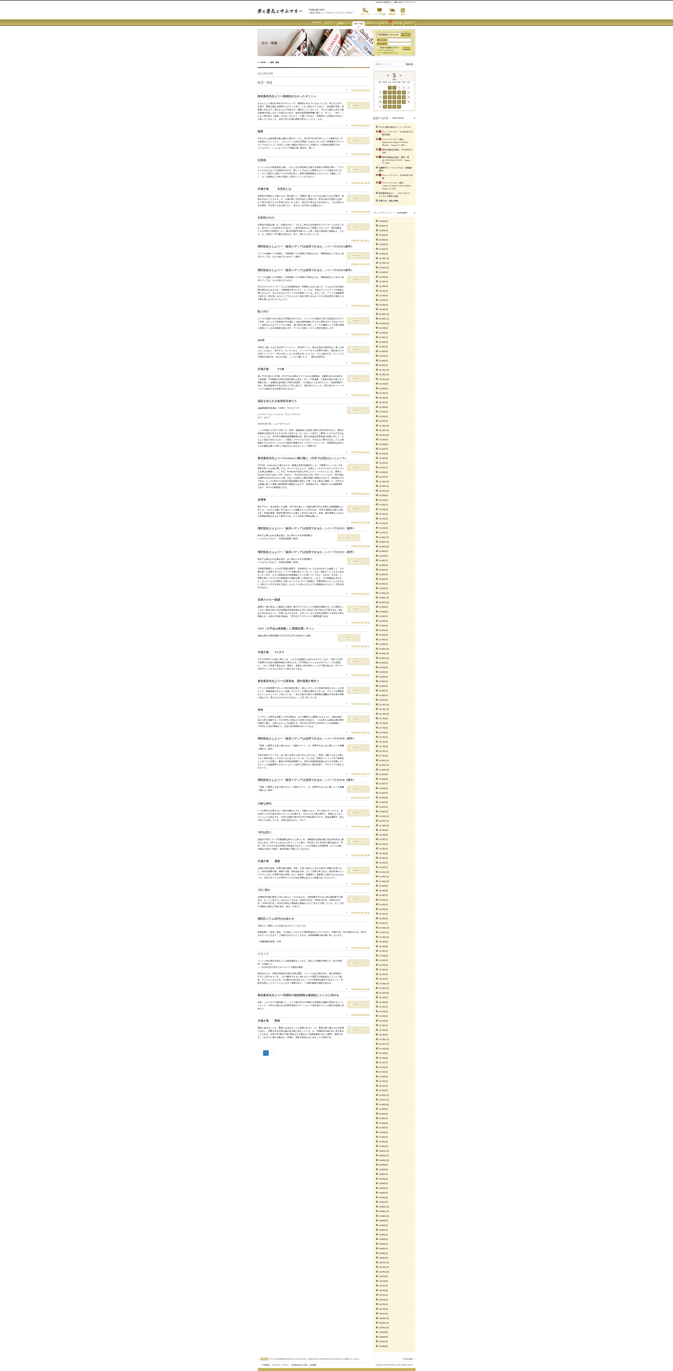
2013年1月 (383, 979)
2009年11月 (384, 1156)
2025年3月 (383, 300)
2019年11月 (384, 598)
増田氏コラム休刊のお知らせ (276, 918)
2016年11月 (384, 765)
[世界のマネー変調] (358, 609)
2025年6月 (383, 286)
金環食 (262, 499)
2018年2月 (383, 695)
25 (404, 102)
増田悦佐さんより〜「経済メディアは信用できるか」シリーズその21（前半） (307, 552)
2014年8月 (383, 891)
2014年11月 (384, 877)
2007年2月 (383, 1309)
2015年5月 (383, 849)
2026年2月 (383, 249)
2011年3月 (383, 1081)
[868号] (358, 349)
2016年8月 (383, 779)
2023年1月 (383, 421)
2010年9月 (383, 1109)
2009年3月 (383, 1193)
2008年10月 (384, 1216)
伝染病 (262, 160)
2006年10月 (384, 1328)
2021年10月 (384, 491)
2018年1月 (383, 700)
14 (385, 97)
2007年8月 (383, 1281)
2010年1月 (383, 1146)
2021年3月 (383, 523)
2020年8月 (383, 556)
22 (390, 102)
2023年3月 (383, 412)
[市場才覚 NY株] (358, 378)
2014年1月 (383, 923)
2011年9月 (383, 1053)
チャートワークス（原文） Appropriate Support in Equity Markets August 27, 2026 (395, 142)
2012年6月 (383, 1011)
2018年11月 (384, 653)
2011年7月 (383, 1063)
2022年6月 (383, 454)
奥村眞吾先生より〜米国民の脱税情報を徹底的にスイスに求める (298, 995)
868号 (261, 340)
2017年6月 (383, 733)
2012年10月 (384, 993)
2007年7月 (383, 1286)
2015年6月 (383, 844)
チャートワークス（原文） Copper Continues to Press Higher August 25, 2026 (397, 186)
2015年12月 (384, 816)
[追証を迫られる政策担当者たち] (358, 410)
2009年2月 (383, 1197)
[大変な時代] (358, 812)
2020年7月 (383, 560)
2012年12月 (384, 984)
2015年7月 (383, 839)
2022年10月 (384, 435)
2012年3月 (383, 1025)
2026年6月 (383, 230)
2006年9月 (383, 1332)
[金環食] (358, 508)
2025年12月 (384, 258)
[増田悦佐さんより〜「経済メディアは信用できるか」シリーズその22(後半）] (358, 255)
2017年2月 (383, 751)
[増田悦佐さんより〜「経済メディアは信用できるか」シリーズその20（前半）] (358, 747)
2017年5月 (383, 737)
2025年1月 (383, 309)
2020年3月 (383, 579)
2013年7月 (383, 951)
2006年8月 (383, 1337)
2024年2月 (383, 361)
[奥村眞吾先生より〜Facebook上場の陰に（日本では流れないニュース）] (358, 467)
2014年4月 (383, 909)
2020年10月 (384, 547)
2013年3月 (383, 970)
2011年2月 (383, 1086)
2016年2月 (383, 807)
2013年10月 (384, 937)
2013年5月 (383, 960)
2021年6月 (383, 509)
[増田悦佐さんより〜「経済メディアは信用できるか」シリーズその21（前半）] (358, 561)
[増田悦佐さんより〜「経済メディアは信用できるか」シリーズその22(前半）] (358, 279)
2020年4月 (383, 574)
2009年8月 (383, 1170)
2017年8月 (383, 723)
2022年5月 (383, 458)
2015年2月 (383, 863)
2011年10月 (384, 1049)
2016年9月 (383, 774)
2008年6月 (383, 1235)
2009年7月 (383, 1174)
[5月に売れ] (358, 899)
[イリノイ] (358, 963)
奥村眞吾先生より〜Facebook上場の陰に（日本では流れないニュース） (303, 458)
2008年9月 (383, 1221)
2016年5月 (383, 793)
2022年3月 (383, 467)
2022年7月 (383, 449)
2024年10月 (384, 323)
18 (404, 97)
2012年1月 (383, 1035)
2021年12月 (384, 482)
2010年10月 (384, 1104)
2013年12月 (384, 928)
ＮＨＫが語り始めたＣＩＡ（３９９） (395, 127)
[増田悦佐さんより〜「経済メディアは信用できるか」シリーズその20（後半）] (358, 789)
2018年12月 (384, 649)
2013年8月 (383, 946)
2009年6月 (383, 1179)
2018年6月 (383, 677)
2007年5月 (383, 1295)
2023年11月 (384, 374)
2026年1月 (383, 254)
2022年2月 (383, 472)
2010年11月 (384, 1100)
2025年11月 (384, 263)
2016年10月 (384, 770)
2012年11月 (384, 988)
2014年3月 (383, 914)
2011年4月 (383, 1077)
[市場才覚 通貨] (358, 870)
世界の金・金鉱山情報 (388, 201)
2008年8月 (383, 1225)
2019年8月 (383, 612)
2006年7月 (383, 1341)
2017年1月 (383, 756)
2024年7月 (383, 337)
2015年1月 (383, 867)
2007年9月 (383, 1276)
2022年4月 (383, 463)
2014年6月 (383, 900)
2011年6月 (383, 1067)
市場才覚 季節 (269, 1020)
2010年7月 (383, 1118)
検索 (410, 64)
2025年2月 (383, 305)
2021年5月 (383, 514)
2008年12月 (384, 1207)
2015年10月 (384, 826)
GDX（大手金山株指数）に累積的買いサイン (286, 628)
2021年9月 (383, 495)
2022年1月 (383, 477)
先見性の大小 (266, 217)
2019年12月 (384, 593)
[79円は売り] (358, 841)
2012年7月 (383, 1007)
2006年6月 (383, 1346)
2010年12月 (384, 1095)
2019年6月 (383, 621)
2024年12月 (384, 314)
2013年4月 (383, 965)
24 (399, 102)
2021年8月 (383, 500)
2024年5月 (383, 347)
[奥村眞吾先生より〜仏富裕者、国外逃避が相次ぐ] (358, 690)
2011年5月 (383, 1072)
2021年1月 (383, 533)
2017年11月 (384, 709)
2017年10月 (384, 714)
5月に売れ (264, 889)
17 (399, 97)
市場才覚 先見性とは (274, 188)
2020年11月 (384, 542)
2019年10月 (384, 602)
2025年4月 (383, 296)
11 (404, 92)
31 (399, 107)
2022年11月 (384, 430)
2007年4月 (383, 1300)
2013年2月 (383, 974)
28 (385, 107)
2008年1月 (383, 1258)
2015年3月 (383, 858)
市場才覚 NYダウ (271, 652)
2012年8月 (383, 1002)
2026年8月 (383, 221)
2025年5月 (383, 291)
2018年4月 (383, 686)
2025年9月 (383, 272)
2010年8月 (383, 1114)
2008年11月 (384, 1211)
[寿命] (358, 719)
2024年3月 (383, 356)
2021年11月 (384, 486)
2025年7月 (383, 282)
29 (390, 107)
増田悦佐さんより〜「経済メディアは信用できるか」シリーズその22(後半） (306, 246)
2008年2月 (383, 1253)
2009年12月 (384, 1151)
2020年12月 (384, 537)
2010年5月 (383, 1128)
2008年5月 (383, 1239)
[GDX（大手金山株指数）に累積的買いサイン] (349, 637)
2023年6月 (383, 398)
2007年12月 (384, 1263)
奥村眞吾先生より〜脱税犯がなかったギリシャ (287, 96)
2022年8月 (383, 444)
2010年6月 (383, 1123)
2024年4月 (383, 351)
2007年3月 (383, 1304)
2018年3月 (383, 691)
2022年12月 (384, 426)
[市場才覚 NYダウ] (358, 661)
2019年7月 (383, 616)
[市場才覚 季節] (358, 1030)
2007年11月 (384, 1267)
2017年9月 (383, 719)
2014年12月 (384, 872)
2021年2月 (383, 528)
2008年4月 (383, 1244)
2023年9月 (383, 384)
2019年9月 (383, 607)
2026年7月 (383, 226)
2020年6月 (383, 565)
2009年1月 (383, 1202)
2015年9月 (383, 830)
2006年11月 (384, 1323)
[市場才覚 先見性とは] (358, 198)
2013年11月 (384, 932)
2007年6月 (383, 1290)
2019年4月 (383, 630)
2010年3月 (383, 1137)
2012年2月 (383, 1030)
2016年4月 (383, 798)
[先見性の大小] (358, 226)
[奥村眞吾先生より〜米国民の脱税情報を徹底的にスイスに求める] (358, 1004)
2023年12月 (384, 370)
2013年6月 (383, 956)
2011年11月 (384, 1044)
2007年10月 (384, 1272)
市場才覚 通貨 (269, 861)
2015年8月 (383, 835)
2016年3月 (383, 802)
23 (394, 102)
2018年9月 (383, 663)
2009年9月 (383, 1165)
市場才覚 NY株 (271, 369)
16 (394, 97)
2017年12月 (384, 705)
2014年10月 (384, 881)
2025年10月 (384, 268)
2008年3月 (383, 1248)
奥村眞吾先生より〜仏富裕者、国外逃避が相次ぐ (288, 680)
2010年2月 (383, 1142)
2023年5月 (383, 402)
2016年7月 (383, 784)
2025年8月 (383, 277)
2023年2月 (383, 416)
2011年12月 (384, 1039)
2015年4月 (383, 853)
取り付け (263, 311)
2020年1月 (383, 588)
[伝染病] (358, 169)
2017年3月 (383, 746)
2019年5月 (383, 626)
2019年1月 (383, 644)
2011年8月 (383, 1058)
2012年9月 (383, 997)
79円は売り (265, 832)
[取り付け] (358, 320)
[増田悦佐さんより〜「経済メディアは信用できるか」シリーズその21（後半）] (348, 537)
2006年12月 (384, 1318)
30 (394, 107)
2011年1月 (383, 1090)
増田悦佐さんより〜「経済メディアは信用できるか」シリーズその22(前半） (306, 270)
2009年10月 (384, 1160)
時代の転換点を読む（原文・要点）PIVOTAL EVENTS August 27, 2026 (396, 160)
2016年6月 (383, 788)
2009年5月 (383, 1183)
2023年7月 (383, 393)
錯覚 (260, 131)
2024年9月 (383, 328)
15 (390, 97)
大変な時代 (265, 803)
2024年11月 (384, 319)
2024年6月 (383, 342)
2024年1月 (383, 365)
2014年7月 (383, 895)
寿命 (260, 709)
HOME (263, 62)
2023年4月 (383, 407)
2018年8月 (383, 667)
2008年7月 (383, 1230)
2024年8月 (383, 333)
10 (399, 92)
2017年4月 (383, 742)
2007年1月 (383, 1314)
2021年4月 (383, 519)
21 (385, 102)
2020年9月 (383, 551)
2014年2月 (383, 919)
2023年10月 (384, 379)
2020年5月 (383, 570)
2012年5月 (383, 1016)
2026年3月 (383, 244)
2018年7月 (383, 672)
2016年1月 (383, 811)
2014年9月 (383, 886)
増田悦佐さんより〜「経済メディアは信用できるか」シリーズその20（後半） (307, 779)
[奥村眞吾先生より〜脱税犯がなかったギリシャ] (358, 105)
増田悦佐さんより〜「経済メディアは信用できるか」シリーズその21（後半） (307, 528)
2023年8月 (383, 389)
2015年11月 (384, 821)
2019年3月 (383, 635)
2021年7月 (383, 505)
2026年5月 (383, 235)
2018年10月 (384, 658)
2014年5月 (383, 904)
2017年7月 (383, 728)
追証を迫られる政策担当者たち (277, 400)
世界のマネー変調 (269, 599)
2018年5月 (383, 681)
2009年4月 (383, 1188)
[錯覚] (358, 140)
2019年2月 (383, 640)
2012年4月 (383, 1021)
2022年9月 (383, 440)
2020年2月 (383, 584)
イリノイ (266, 953)
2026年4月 (383, 240)
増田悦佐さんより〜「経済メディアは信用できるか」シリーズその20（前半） (307, 738)
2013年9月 (383, 942)
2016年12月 (384, 760)
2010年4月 (383, 1132)
